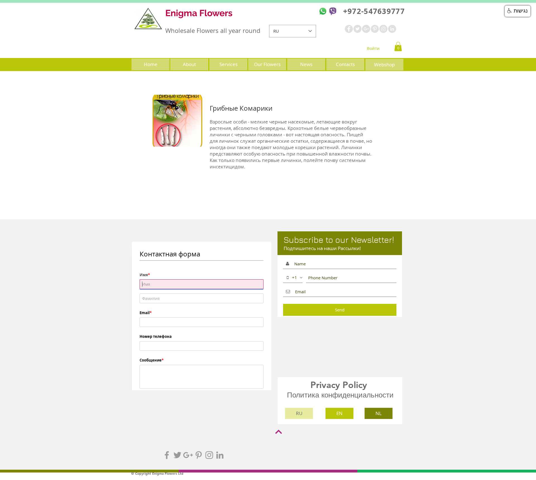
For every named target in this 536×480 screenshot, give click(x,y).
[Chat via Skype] (329, 30)
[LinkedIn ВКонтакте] (392, 29)
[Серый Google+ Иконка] (188, 455)
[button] (398, 46)
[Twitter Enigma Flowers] (357, 29)
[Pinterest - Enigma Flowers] (375, 29)
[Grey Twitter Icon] (177, 455)
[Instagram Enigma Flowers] (383, 29)
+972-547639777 (373, 11)
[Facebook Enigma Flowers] (349, 29)
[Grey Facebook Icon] (167, 455)
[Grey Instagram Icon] (209, 455)
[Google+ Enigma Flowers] (366, 29)
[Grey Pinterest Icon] (198, 455)
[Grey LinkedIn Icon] (220, 455)
